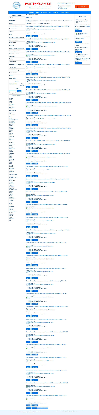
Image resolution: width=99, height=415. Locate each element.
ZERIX (10, 118)
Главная (31, 12)
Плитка (11, 75)
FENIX (10, 203)
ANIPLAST (11, 128)
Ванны (11, 23)
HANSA (11, 133)
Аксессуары (12, 61)
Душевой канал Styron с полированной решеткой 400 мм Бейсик (42, 242)
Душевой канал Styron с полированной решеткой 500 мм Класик (42, 357)
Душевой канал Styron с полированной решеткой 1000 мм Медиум (42, 217)
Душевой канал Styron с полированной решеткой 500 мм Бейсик (42, 319)
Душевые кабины (14, 40)
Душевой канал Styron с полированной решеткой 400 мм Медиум (42, 293)
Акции (11, 17)
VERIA (10, 145)
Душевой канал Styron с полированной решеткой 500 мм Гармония (43, 331)
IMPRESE (11, 171)
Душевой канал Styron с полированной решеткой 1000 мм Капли (42, 191)
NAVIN (10, 162)
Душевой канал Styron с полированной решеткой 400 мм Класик (42, 280)
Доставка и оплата (46, 12)
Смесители (12, 20)
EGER (10, 179)
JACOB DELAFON (13, 119)
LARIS (10, 169)
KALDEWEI (11, 107)
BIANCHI (11, 151)
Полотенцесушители (14, 51)
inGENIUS (11, 188)
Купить (28, 36)
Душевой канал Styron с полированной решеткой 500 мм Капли (42, 344)
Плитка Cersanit (13, 174)
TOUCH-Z (11, 136)
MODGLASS (12, 180)
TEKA (10, 192)
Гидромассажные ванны (15, 26)
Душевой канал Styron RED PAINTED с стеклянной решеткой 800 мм (43, 153)
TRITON (11, 209)
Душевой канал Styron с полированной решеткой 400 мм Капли (42, 268)
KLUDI (10, 102)
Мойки (11, 59)
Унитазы (11, 31)
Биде (10, 34)
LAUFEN (11, 208)
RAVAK (11, 101)
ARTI (10, 217)
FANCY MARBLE (13, 189)
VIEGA (10, 173)
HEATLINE (11, 144)
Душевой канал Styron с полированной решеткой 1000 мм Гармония (43, 179)
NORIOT (11, 165)
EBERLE (11, 205)
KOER (10, 157)
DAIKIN (11, 147)
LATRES (11, 124)
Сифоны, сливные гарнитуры (14, 55)
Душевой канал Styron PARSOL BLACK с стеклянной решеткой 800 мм (43, 77)
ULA (10, 138)
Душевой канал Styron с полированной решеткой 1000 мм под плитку (43, 230)
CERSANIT (11, 104)
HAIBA (10, 99)
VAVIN (10, 156)
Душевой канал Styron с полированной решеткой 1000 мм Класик (42, 204)
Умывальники (13, 28)
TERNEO (11, 166)
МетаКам (11, 160)
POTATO (11, 142)
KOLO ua (11, 105)
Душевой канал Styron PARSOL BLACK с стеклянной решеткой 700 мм (43, 64)
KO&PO (11, 130)
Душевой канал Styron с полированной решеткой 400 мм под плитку (43, 306)
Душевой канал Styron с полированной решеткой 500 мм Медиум (42, 370)
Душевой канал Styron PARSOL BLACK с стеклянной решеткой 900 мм (43, 89)
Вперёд (41, 407)
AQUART (11, 185)
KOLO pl (11, 125)
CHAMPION (12, 121)
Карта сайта (12, 78)
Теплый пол (12, 67)
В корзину (22, 85)
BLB (10, 116)
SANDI (10, 150)
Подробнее (34, 36)
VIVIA (10, 202)
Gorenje (11, 215)
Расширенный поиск (14, 92)
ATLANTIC (11, 159)
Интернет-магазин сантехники (39, 8)
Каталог (67, 12)
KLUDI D (11, 127)
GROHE (11, 98)
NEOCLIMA (12, 148)
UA (10, 141)
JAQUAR (11, 200)
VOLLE (11, 212)
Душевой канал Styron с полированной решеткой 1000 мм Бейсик (42, 166)
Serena (10, 176)
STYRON (11, 183)
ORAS (10, 154)
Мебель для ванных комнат (16, 48)
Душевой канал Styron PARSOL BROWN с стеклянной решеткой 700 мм (44, 102)
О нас (37, 12)
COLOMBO (12, 115)
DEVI (10, 163)
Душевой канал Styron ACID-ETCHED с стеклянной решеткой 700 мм (43, 26)
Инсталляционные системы (16, 37)
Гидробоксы (12, 42)
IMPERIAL (11, 139)
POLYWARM (12, 122)
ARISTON (11, 214)
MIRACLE (11, 197)
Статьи (62, 12)
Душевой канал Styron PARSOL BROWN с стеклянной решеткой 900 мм (44, 128)
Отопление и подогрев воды (16, 64)
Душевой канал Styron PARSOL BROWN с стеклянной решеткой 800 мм (44, 115)
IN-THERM (11, 206)
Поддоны (11, 45)
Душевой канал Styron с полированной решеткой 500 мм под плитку (43, 382)
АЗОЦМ (11, 182)
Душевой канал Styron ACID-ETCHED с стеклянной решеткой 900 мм (43, 51)
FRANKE (11, 191)
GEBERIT (11, 112)
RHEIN (10, 195)
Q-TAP (10, 134)
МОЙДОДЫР (12, 198)
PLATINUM (11, 186)
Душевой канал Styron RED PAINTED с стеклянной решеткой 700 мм (43, 140)
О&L (10, 113)
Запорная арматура (14, 70)
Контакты (55, 12)
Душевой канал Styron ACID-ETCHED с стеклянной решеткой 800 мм (43, 39)
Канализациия (13, 72)
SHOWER (11, 218)
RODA (10, 131)
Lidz (10, 220)
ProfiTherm (11, 168)
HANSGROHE (12, 110)
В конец (45, 407)
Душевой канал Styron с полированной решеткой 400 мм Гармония (43, 255)
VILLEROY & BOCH (13, 177)
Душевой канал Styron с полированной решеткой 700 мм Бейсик (42, 395)
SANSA (11, 194)
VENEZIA (11, 153)
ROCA (10, 109)
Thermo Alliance (12, 211)
